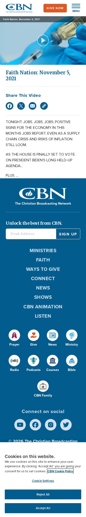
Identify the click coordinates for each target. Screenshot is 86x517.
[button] (73, 8)
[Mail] (32, 106)
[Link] (44, 106)
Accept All (43, 508)
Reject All (43, 494)
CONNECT (43, 278)
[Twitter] (21, 106)
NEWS (43, 287)
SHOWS (43, 297)
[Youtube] (20, 424)
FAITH (43, 259)
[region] (43, 479)
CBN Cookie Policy (60, 471)
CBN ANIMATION (43, 306)
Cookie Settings (43, 481)
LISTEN (43, 316)
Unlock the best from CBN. (34, 223)
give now (55, 8)
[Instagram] (50, 424)
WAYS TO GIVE (43, 269)
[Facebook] (9, 106)
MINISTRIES (43, 250)
